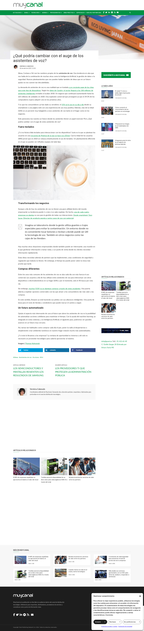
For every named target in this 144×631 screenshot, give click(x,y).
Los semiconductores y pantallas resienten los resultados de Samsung (28, 372)
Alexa (16, 357)
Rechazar (112, 622)
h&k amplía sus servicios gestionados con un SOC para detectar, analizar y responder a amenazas (119, 574)
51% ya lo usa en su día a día (73, 105)
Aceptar (98, 622)
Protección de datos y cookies (109, 626)
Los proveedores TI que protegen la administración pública (73, 372)
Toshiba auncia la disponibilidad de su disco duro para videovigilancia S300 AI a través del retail (38, 574)
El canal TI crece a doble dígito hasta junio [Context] (122, 93)
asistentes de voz (26, 357)
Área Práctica (69, 12)
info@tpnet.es (106, 341)
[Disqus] (54, 515)
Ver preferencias (130, 622)
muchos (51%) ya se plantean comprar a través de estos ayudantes (54, 289)
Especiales (80, 12)
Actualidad (17, 12)
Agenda (44, 12)
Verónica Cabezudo (37, 389)
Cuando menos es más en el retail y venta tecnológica (78, 571)
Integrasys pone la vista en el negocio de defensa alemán (123, 142)
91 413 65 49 (122, 341)
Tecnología (35, 12)
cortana (36, 357)
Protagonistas (55, 12)
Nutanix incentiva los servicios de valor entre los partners (78, 558)
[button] (140, 596)
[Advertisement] (54, 425)
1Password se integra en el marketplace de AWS (122, 126)
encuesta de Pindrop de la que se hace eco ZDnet (50, 136)
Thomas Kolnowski (32, 344)
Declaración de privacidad (125, 626)
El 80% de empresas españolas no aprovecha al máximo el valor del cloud (38, 558)
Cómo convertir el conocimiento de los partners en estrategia (122, 109)
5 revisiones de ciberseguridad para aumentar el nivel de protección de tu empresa (118, 558)
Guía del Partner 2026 (93, 12)
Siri (42, 357)
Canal (26, 12)
